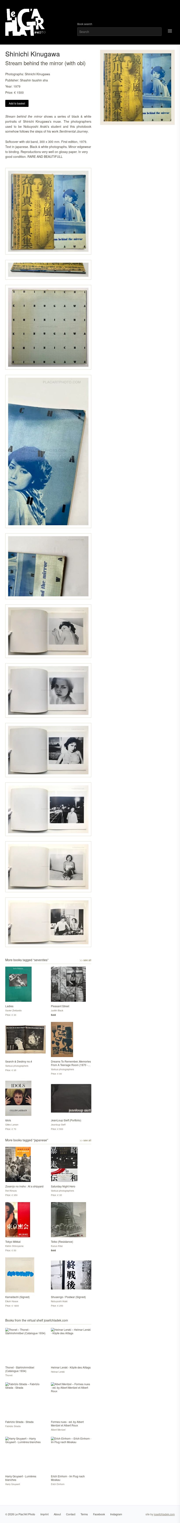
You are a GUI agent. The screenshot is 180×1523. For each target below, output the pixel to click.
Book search (84, 24)
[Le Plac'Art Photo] (26, 22)
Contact (70, 1514)
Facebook (99, 1514)
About (57, 1514)
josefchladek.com (164, 1514)
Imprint (44, 1514)
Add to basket (17, 103)
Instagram (116, 1514)
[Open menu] (170, 31)
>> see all (85, 960)
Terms (84, 1514)
